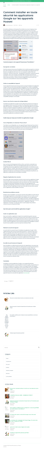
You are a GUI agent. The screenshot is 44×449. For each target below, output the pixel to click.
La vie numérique (9, 376)
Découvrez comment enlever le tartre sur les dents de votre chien (24, 389)
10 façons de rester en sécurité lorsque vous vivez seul (23, 414)
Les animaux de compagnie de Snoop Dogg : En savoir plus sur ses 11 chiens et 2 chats (24, 421)
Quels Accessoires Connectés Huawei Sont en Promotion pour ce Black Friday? (24, 401)
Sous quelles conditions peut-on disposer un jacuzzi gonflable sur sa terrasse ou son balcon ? (24, 408)
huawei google (26, 272)
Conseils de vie (8, 361)
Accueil (4, 4)
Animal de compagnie (9, 370)
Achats (9, 4)
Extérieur (7, 367)
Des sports (8, 364)
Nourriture (8, 373)
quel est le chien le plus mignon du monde (19, 427)
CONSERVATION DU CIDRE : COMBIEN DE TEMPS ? (21, 395)
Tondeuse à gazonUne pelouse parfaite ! (19, 432)
